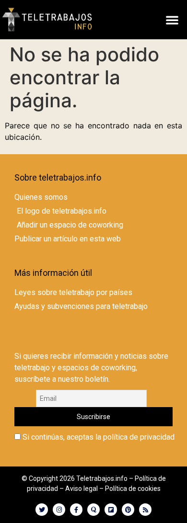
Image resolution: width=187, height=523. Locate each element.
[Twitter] (41, 509)
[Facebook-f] (76, 509)
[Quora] (93, 509)
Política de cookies (133, 488)
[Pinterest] (128, 509)
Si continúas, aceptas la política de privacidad (98, 437)
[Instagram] (59, 509)
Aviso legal (81, 488)
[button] (172, 20)
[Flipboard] (111, 509)
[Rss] (145, 509)
